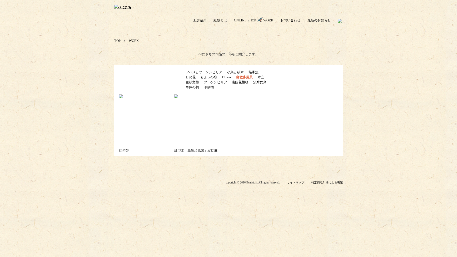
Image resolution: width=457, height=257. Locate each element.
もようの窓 (208, 77)
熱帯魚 (253, 72)
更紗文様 (192, 82)
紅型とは (220, 20)
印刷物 (209, 87)
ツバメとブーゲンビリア (204, 72)
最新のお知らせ (319, 20)
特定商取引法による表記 (327, 182)
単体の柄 (192, 87)
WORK (268, 20)
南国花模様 (240, 82)
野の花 (191, 77)
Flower (226, 77)
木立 (261, 77)
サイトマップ (295, 182)
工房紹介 (199, 20)
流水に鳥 (260, 82)
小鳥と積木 (235, 72)
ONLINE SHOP (245, 20)
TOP (117, 41)
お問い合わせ (290, 20)
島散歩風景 (244, 77)
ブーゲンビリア (215, 82)
